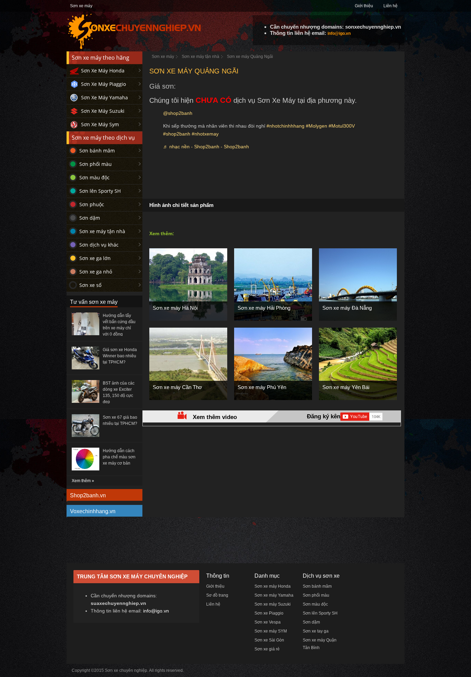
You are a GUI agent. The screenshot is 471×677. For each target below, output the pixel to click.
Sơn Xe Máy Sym (100, 124)
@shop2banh (177, 113)
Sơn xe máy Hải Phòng (264, 308)
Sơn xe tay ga (316, 631)
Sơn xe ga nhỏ (95, 271)
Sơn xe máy (81, 5)
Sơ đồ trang (217, 595)
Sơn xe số (90, 285)
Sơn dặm (89, 218)
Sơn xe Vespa (267, 622)
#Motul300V (342, 126)
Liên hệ (390, 5)
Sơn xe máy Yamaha (273, 595)
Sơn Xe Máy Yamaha (104, 97)
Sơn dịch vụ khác (99, 244)
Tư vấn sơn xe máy (94, 302)
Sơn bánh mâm (97, 150)
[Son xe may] (134, 48)
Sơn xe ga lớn (95, 258)
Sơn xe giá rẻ (267, 649)
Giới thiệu (364, 5)
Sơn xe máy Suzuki (272, 604)
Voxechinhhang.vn (93, 511)
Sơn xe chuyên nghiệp (126, 670)
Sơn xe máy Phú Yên (262, 387)
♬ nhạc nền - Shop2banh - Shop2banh (206, 146)
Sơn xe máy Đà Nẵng (347, 308)
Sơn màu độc (94, 177)
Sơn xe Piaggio (268, 613)
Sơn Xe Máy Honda (102, 70)
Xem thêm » (83, 480)
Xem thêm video (215, 417)
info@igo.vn (339, 33)
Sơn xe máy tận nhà (102, 231)
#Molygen (316, 126)
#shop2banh (176, 134)
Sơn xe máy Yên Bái (345, 387)
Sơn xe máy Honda (272, 586)
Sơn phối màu (95, 164)
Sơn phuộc (91, 204)
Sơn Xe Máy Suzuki (102, 111)
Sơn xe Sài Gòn (269, 640)
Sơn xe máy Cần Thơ (177, 387)
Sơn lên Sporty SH (100, 191)
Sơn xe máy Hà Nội (175, 308)
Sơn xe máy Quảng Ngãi (250, 56)
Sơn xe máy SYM (270, 631)
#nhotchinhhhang (285, 126)
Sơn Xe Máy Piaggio (103, 84)
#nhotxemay (205, 134)
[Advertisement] (273, 177)
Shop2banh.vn (88, 495)
